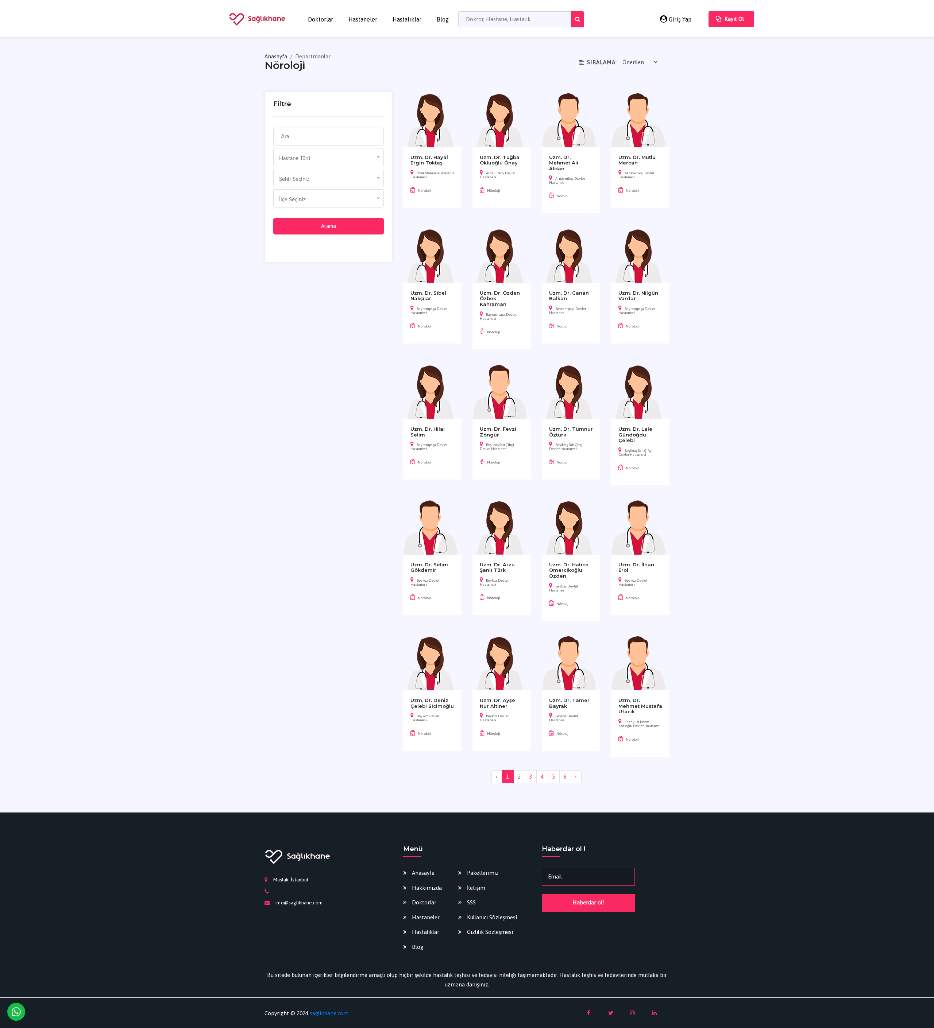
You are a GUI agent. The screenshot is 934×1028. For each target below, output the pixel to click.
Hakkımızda (427, 888)
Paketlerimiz (483, 873)
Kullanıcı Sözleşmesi (492, 917)
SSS (471, 902)
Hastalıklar (407, 19)
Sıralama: (602, 62)
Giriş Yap (679, 19)
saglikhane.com (329, 1013)
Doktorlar (320, 19)
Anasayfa (277, 56)
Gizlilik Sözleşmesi (490, 932)
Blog (443, 19)
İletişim (476, 888)
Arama (328, 226)
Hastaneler (362, 19)
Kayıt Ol (734, 19)
